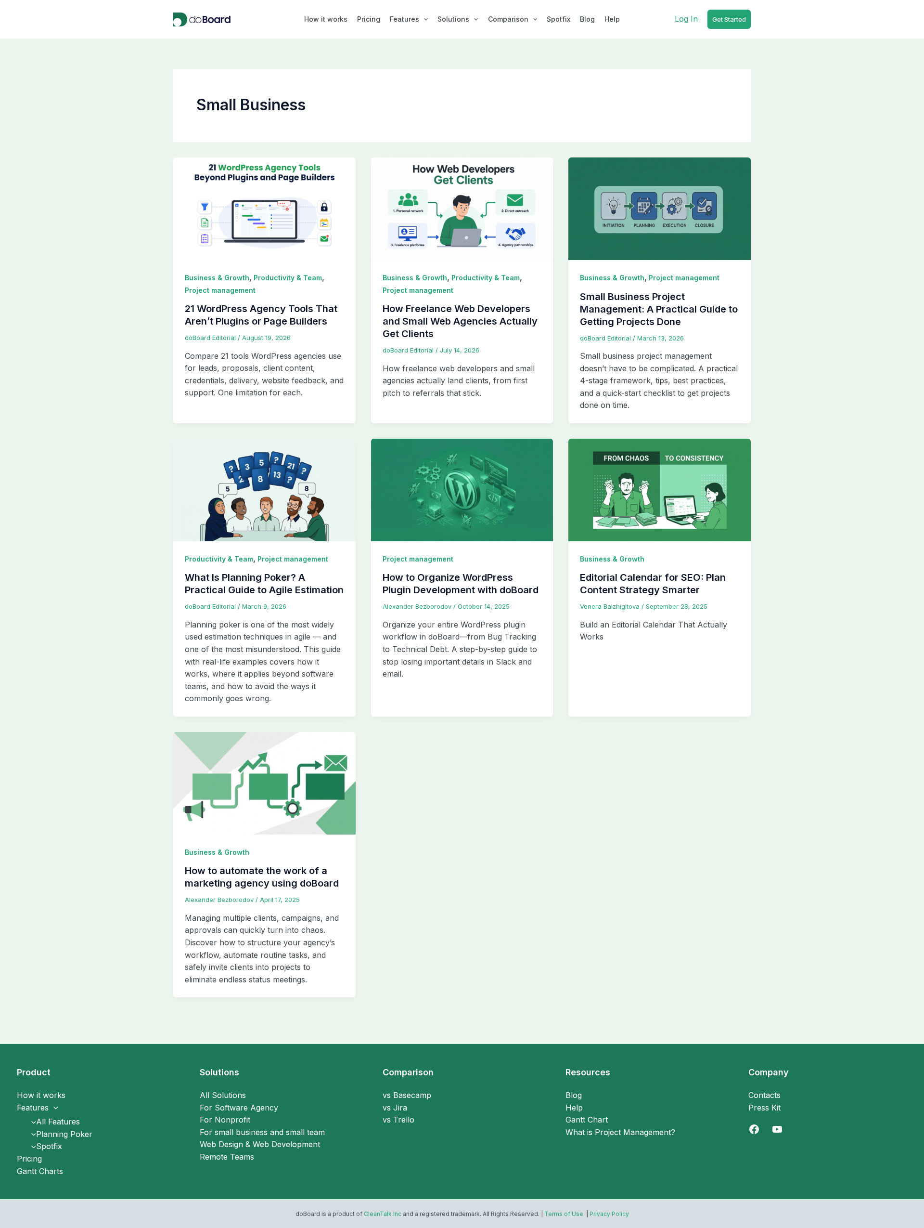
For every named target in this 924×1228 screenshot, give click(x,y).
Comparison (508, 19)
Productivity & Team (288, 278)
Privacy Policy (609, 1213)
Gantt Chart (586, 1119)
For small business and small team (262, 1132)
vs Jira (395, 1107)
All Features (58, 1121)
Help (612, 19)
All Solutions (223, 1095)
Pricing (368, 19)
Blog (587, 19)
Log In (686, 19)
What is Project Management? (620, 1132)
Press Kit (764, 1107)
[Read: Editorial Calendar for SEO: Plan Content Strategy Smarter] (659, 489)
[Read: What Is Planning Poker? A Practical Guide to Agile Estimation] (264, 489)
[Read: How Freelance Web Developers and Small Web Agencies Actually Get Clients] (462, 208)
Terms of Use (564, 1213)
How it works (325, 19)
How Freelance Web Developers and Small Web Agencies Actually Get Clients (460, 321)
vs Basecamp (407, 1095)
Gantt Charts (40, 1171)
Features (404, 19)
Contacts (764, 1095)
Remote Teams (227, 1157)
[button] (423, 19)
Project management (220, 290)
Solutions (453, 19)
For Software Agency (239, 1107)
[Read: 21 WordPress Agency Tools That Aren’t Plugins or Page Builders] (264, 208)
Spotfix (558, 19)
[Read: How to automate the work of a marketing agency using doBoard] (264, 782)
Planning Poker (64, 1134)
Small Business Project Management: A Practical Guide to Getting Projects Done (659, 309)
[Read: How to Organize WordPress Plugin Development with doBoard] (462, 489)
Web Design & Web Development (260, 1144)
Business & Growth (217, 278)
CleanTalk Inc (382, 1213)
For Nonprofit (225, 1119)
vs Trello (398, 1119)
